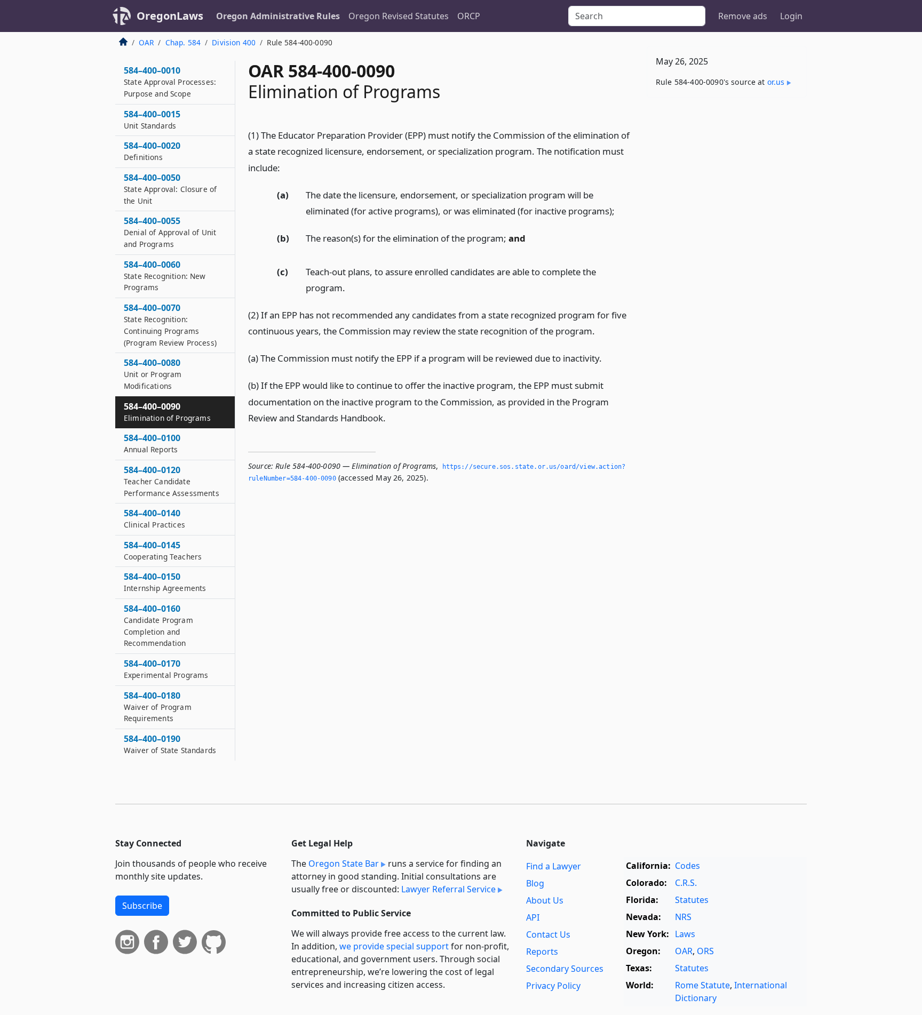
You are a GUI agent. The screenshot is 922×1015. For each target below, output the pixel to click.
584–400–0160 (158, 625)
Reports (542, 951)
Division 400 (234, 42)
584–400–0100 (152, 443)
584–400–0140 (154, 518)
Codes (687, 866)
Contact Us (548, 934)
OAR (146, 42)
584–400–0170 (166, 669)
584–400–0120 (171, 481)
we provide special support (394, 946)
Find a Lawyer (553, 866)
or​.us (776, 82)
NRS (683, 917)
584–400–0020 (152, 151)
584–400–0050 (170, 189)
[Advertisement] (727, 273)
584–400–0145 (163, 550)
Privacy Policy (553, 986)
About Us (544, 900)
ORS (705, 951)
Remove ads (742, 16)
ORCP (468, 16)
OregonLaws (170, 16)
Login (791, 16)
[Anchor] (286, 167)
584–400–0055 (170, 232)
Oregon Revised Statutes (398, 16)
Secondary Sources (564, 968)
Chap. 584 (183, 42)
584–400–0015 (152, 119)
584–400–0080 (152, 374)
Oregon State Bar (343, 863)
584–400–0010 (170, 82)
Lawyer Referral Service (448, 889)
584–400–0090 (167, 412)
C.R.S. (686, 883)
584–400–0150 (165, 582)
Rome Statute (702, 985)
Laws (685, 934)
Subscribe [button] (142, 906)
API (532, 917)
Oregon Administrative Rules (278, 16)
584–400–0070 (170, 324)
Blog (535, 883)
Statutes (692, 900)
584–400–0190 (170, 744)
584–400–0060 (165, 276)
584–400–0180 (158, 707)
